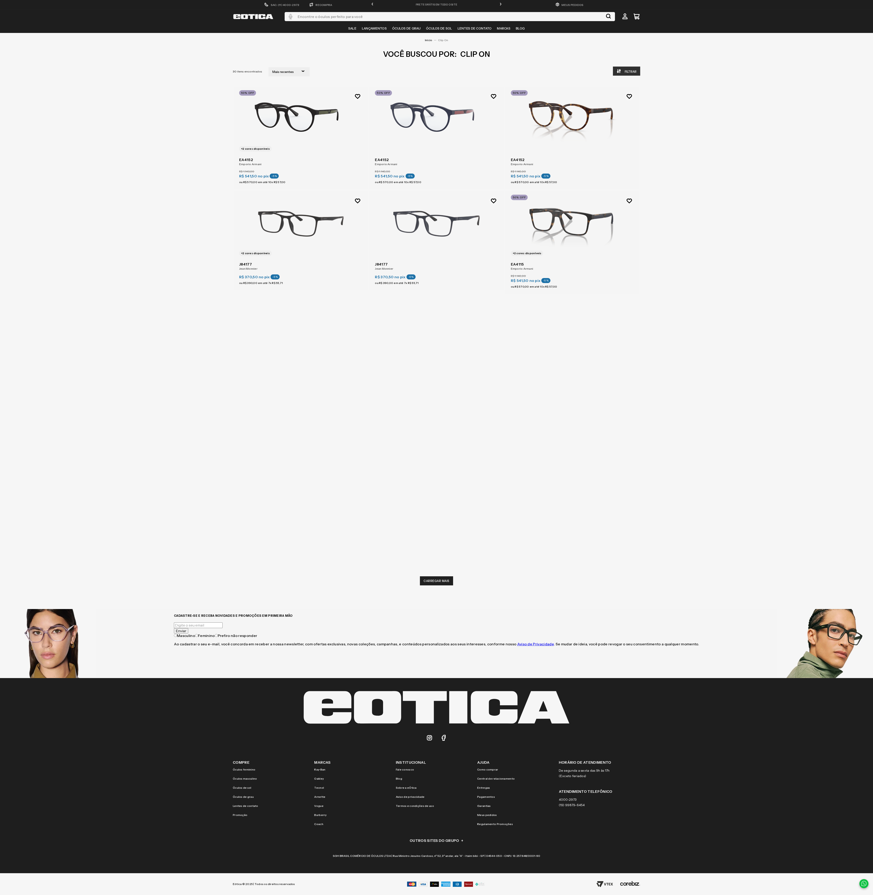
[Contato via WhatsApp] (863, 883)
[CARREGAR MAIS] (436, 580)
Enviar (181, 631)
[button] (372, 4)
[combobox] (450, 16)
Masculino (186, 635)
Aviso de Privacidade (535, 644)
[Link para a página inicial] (428, 40)
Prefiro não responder (237, 635)
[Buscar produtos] (608, 16)
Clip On (443, 40)
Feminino (206, 635)
